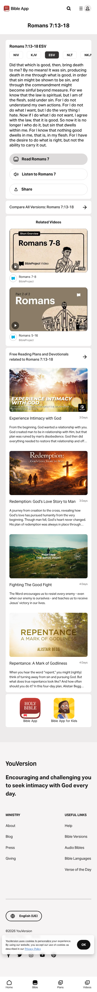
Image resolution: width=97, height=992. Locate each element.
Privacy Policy (33, 948)
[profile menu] (84, 8)
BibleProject (26, 281)
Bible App (30, 721)
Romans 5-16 (32, 335)
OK (83, 944)
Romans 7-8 (31, 277)
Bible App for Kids (64, 721)
